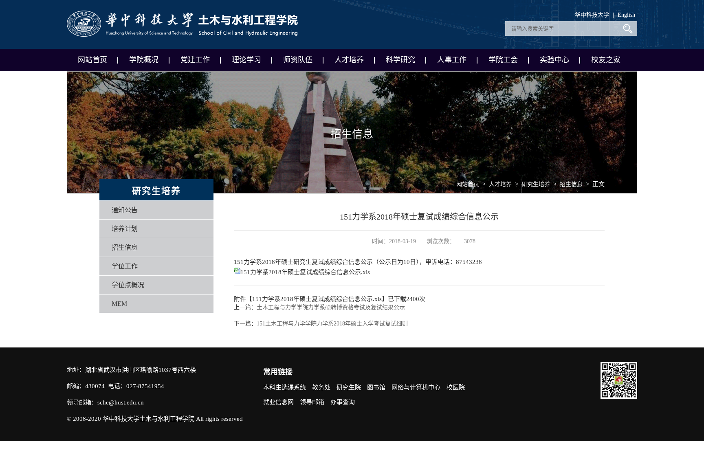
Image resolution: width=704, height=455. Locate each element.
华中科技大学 (592, 15)
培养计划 (125, 228)
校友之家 (605, 60)
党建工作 (195, 60)
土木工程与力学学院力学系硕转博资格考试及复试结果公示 (331, 307)
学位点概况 (128, 284)
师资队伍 (297, 60)
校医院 (456, 387)
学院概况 (143, 60)
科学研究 (400, 60)
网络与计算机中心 (416, 387)
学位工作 (125, 266)
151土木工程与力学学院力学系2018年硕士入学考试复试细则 (332, 324)
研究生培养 (535, 184)
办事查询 (342, 402)
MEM (119, 303)
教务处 (321, 387)
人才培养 (349, 60)
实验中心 (554, 60)
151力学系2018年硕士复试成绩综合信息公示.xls (305, 272)
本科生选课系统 (284, 387)
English (626, 15)
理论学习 (246, 60)
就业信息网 (278, 402)
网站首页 (92, 60)
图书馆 (376, 387)
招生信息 (125, 247)
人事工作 (451, 60)
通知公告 (125, 210)
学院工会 (503, 60)
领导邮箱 (312, 402)
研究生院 (349, 387)
